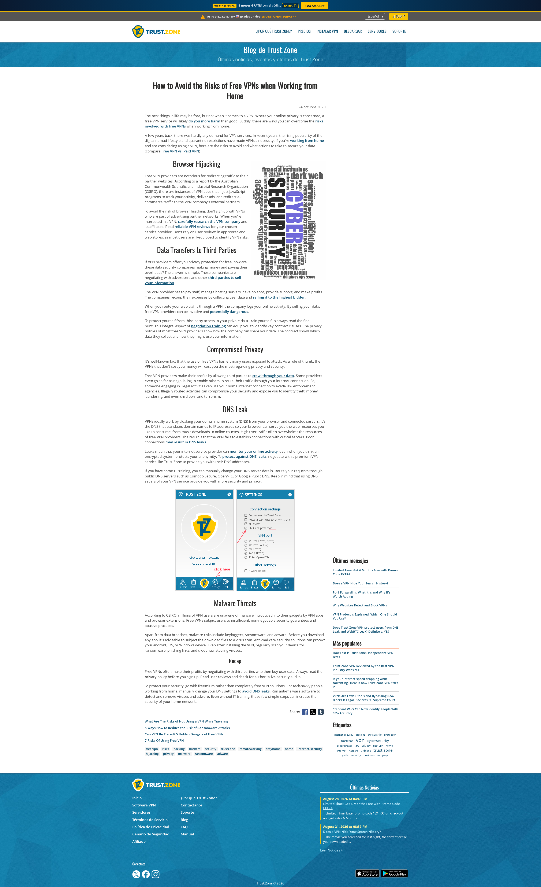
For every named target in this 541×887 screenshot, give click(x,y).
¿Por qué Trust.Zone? (274, 32)
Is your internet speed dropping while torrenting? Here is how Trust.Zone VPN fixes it (365, 683)
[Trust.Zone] (156, 31)
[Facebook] (306, 711)
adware (222, 754)
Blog (184, 819)
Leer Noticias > (331, 850)
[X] (314, 711)
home (289, 749)
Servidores (377, 32)
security (210, 749)
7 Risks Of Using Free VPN (164, 741)
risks (165, 749)
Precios (304, 32)
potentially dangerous (229, 311)
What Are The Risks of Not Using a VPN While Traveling (186, 721)
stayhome (273, 749)
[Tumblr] (322, 711)
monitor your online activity (254, 451)
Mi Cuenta (398, 16)
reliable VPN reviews (192, 226)
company (382, 755)
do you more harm (204, 121)
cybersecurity (378, 740)
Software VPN (144, 805)
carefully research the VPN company (209, 221)
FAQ (184, 826)
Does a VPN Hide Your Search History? (360, 583)
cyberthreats (344, 745)
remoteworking (250, 749)
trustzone (228, 749)
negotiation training (208, 326)
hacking (179, 749)
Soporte (399, 32)
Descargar (353, 32)
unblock (366, 751)
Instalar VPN (327, 32)
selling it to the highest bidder (279, 297)
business (368, 755)
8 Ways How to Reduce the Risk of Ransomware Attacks (187, 728)
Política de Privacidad (150, 826)
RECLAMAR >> (315, 6)
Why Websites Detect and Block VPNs (360, 605)
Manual (187, 834)
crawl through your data (273, 375)
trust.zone (383, 750)
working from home (307, 140)
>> (279, 16)
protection (390, 734)
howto (389, 745)
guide (345, 755)
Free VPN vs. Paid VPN (180, 151)
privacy (168, 754)
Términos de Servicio (150, 819)
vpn (360, 739)
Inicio (137, 797)
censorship (375, 734)
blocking (360, 734)
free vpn (152, 749)
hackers (194, 749)
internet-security (310, 749)
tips (356, 745)
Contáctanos (191, 805)
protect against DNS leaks (244, 456)
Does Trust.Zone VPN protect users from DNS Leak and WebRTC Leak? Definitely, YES (366, 629)
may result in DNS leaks (185, 442)
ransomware (204, 754)
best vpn (378, 745)
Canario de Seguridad (150, 834)
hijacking (152, 754)
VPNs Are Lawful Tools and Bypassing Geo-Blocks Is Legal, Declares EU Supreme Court (364, 698)
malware (184, 754)
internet (341, 751)
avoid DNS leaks (256, 691)
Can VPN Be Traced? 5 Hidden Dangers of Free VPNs (184, 734)
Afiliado (139, 841)
